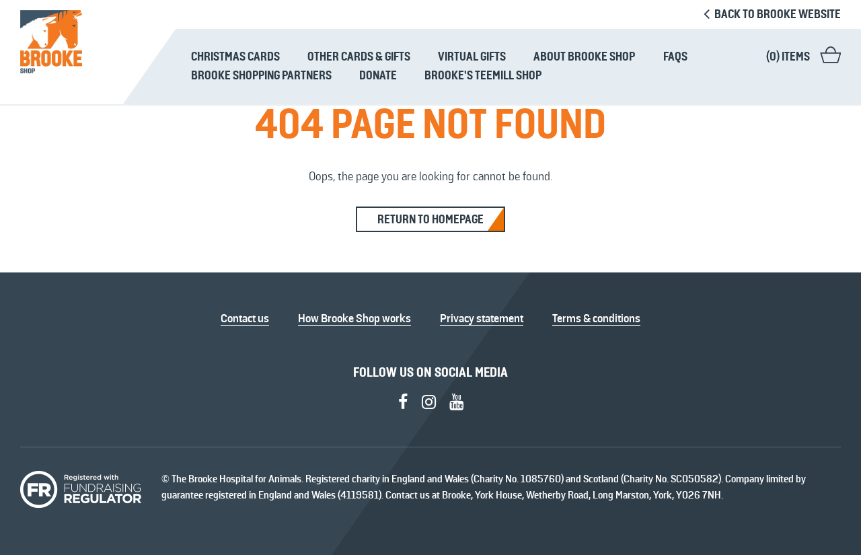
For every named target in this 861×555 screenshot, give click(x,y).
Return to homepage (430, 219)
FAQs (675, 56)
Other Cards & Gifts (358, 56)
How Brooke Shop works (354, 318)
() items (788, 56)
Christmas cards (235, 56)
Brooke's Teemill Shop (482, 75)
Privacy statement (481, 318)
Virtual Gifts (472, 56)
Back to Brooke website (776, 14)
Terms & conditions (596, 318)
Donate (378, 75)
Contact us (245, 318)
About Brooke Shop (584, 56)
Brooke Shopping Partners (261, 75)
